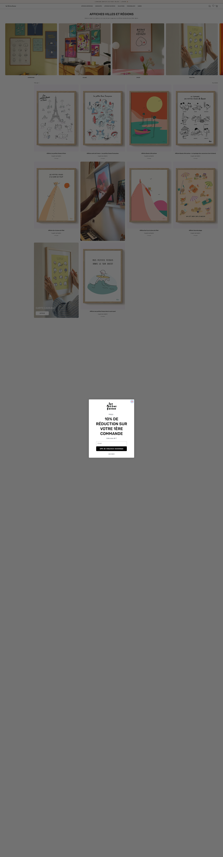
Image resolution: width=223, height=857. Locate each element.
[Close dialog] (132, 401)
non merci (111, 454)
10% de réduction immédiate (111, 449)
